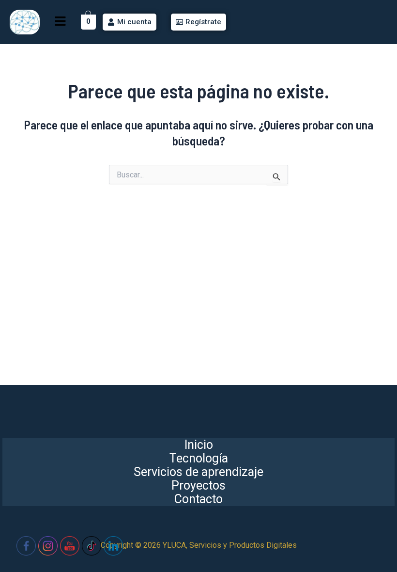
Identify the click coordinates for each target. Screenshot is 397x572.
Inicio (198, 445)
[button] (60, 21)
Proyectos (198, 486)
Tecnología (198, 458)
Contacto (198, 499)
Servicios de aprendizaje (198, 472)
